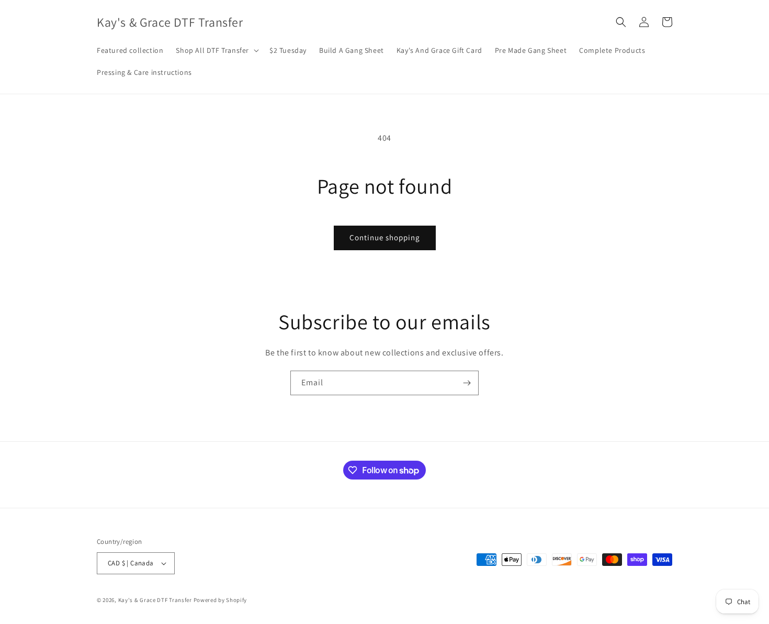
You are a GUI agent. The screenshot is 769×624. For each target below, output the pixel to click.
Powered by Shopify (220, 600)
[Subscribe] (466, 383)
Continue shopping (384, 237)
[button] (216, 50)
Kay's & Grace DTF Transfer (156, 600)
